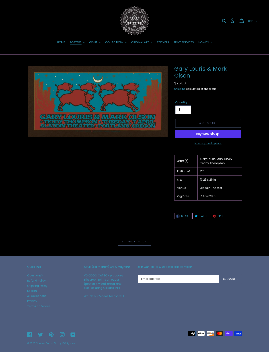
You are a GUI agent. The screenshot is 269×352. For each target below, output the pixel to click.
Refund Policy (36, 281)
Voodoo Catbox (44, 343)
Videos (103, 296)
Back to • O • (137, 241)
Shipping (180, 89)
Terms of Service (39, 306)
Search (32, 291)
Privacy (32, 301)
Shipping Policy (37, 286)
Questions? (35, 275)
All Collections (36, 296)
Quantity (181, 102)
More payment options (208, 143)
